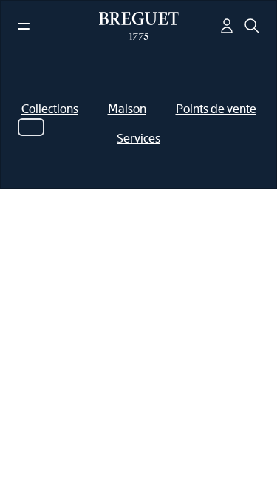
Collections (49, 109)
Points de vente (216, 109)
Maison (127, 109)
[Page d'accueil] (138, 26)
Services (138, 138)
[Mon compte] (227, 26)
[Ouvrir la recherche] (252, 26)
